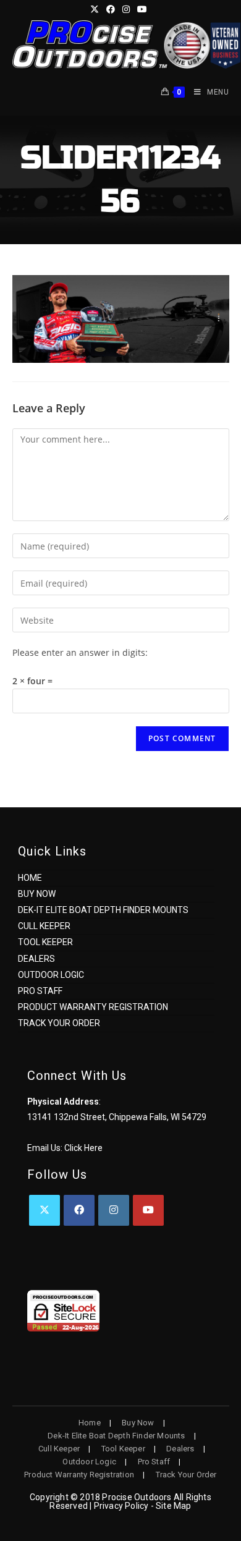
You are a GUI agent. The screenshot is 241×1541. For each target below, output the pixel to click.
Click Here (83, 1148)
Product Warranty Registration (93, 1007)
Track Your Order (59, 1023)
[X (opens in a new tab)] (96, 9)
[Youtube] (148, 1210)
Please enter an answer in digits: (80, 652)
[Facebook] (79, 1210)
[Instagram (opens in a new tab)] (126, 9)
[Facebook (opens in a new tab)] (111, 9)
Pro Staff (40, 991)
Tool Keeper (45, 942)
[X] (44, 1210)
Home (30, 878)
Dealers (36, 959)
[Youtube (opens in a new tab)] (142, 9)
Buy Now (37, 894)
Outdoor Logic (51, 975)
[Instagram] (113, 1210)
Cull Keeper (44, 926)
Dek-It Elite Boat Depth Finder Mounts (103, 910)
